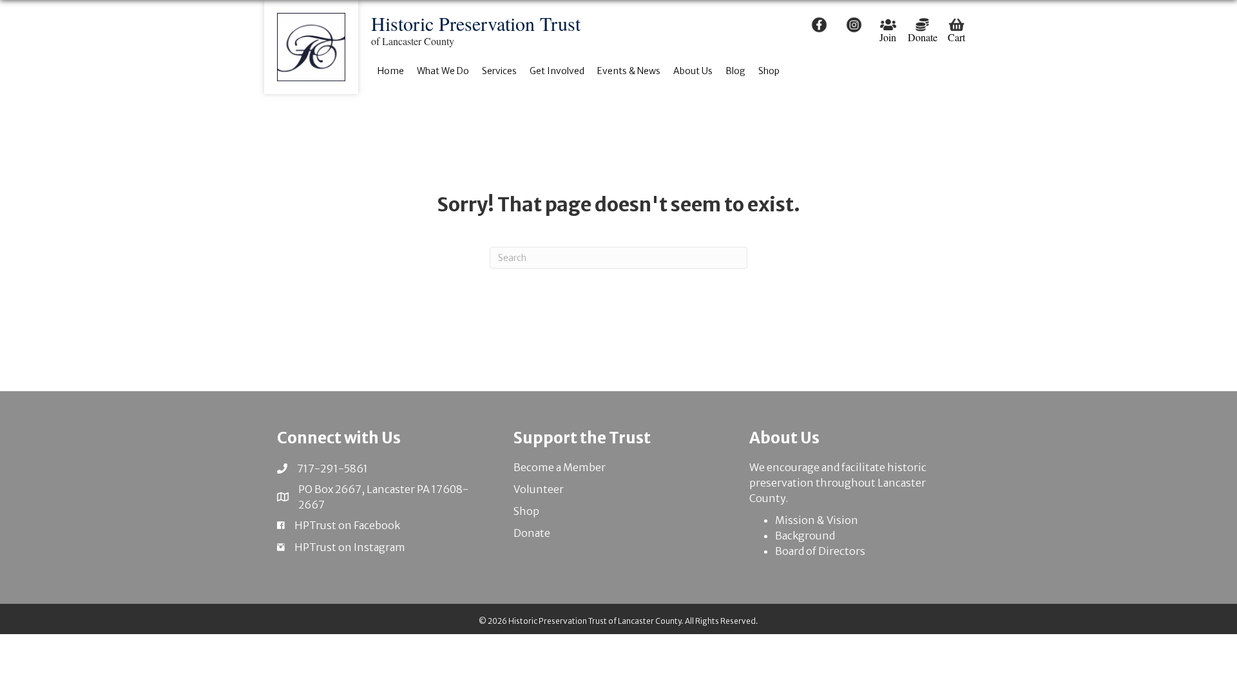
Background (805, 535)
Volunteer (538, 489)
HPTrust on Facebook (347, 525)
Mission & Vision (816, 520)
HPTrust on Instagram (349, 547)
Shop (526, 511)
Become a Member (559, 467)
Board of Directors (820, 551)
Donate (531, 533)
